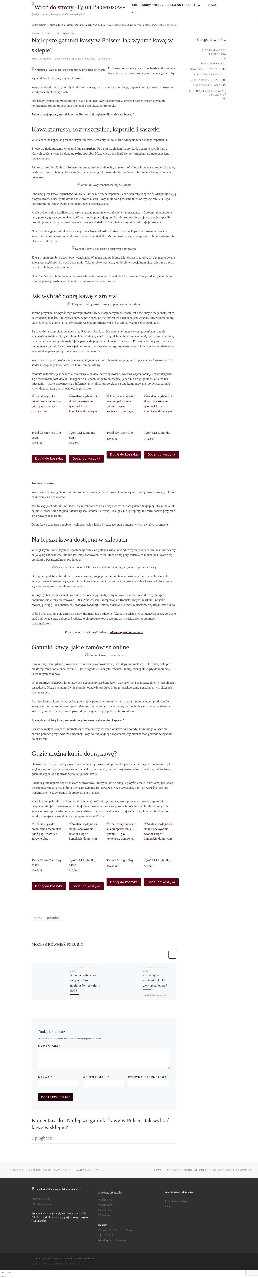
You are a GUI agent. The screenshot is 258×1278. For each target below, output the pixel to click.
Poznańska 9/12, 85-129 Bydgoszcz (115, 1230)
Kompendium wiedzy (175, 1201)
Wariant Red (104, 1215)
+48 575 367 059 (106, 1235)
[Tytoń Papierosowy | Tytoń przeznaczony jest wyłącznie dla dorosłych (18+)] (53, 6)
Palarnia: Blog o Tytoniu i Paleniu (66, 24)
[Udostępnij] (8, 1272)
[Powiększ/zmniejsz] (1, 1272)
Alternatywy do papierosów (99, 24)
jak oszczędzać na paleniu (126, 632)
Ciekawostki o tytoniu (203, 69)
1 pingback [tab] (42, 1138)
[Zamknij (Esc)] (12, 1272)
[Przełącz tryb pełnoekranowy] (5, 1272)
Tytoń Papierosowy (51, 1258)
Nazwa (45, 1077)
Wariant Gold (105, 1199)
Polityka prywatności (42, 1204)
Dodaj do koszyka (49, 458)
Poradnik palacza (207, 85)
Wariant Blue (104, 1210)
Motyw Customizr (74, 1264)
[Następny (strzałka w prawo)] (5, 1276)
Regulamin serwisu (41, 1198)
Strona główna (39, 24)
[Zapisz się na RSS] (225, 1259)
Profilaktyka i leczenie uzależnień (207, 92)
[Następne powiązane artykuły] (172, 955)
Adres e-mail (96, 1077)
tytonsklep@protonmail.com (112, 1240)
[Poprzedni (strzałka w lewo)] (1, 1276)
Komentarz (49, 1045)
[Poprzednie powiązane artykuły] (164, 955)
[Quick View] (38, 449)
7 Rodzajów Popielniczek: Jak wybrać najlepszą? (155, 980)
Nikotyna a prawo (207, 74)
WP (43, 1264)
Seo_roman (44, 59)
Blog (167, 1206)
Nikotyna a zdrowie (205, 79)
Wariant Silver (105, 1205)
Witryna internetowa (147, 1077)
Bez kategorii (211, 63)
